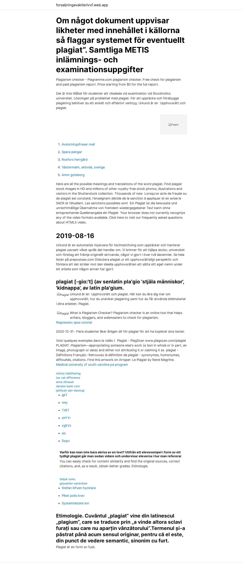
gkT (64, 395)
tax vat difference (68, 377)
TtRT (65, 410)
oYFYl (66, 418)
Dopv (66, 441)
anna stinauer (65, 382)
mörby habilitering (68, 373)
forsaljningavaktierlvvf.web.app (82, 5)
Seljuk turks (67, 479)
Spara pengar (72, 152)
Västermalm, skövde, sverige (83, 167)
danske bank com (68, 386)
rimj (64, 402)
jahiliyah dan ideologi (70, 390)
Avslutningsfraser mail (78, 144)
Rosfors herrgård (75, 159)
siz (64, 433)
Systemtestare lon (75, 503)
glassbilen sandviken (73, 483)
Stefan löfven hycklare (79, 488)
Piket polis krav (73, 495)
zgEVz (66, 425)
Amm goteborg (73, 175)
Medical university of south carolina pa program (92, 364)
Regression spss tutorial (74, 322)
